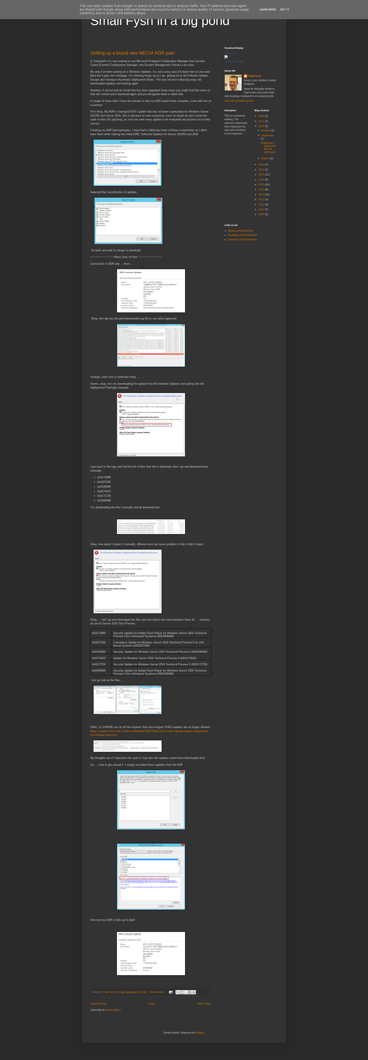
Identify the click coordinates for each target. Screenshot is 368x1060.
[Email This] (177, 992)
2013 (261, 194)
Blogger (199, 1032)
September (267, 135)
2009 (261, 214)
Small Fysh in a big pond (160, 20)
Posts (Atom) (113, 1009)
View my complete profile (238, 100)
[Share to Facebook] (190, 992)
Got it (284, 9)
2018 (261, 169)
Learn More (267, 9)
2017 (261, 174)
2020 (261, 126)
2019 (261, 164)
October (266, 130)
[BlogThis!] (182, 992)
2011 (261, 204)
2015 (261, 184)
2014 (261, 189)
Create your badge (234, 61)
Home (151, 1003)
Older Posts (204, 1003)
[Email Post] (170, 992)
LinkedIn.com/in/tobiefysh (242, 239)
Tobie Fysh (230, 53)
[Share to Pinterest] (194, 992)
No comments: (157, 992)
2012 (261, 199)
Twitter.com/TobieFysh (240, 230)
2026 (261, 116)
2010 (261, 209)
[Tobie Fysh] (226, 57)
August (265, 158)
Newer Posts (98, 1003)
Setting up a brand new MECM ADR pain (132, 53)
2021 (261, 121)
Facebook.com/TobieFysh (242, 235)
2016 (261, 179)
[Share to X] (186, 992)
